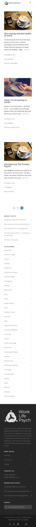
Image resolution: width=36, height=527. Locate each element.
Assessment (7, 250)
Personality (7, 334)
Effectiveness (8, 290)
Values (6, 383)
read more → (27, 50)
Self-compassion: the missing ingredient (16, 228)
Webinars (7, 387)
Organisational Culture (10, 325)
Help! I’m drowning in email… (15, 101)
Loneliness (7, 316)
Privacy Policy (26, 517)
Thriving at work (9, 374)
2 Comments (8, 187)
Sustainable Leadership (11, 365)
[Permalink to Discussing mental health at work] (18, 20)
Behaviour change (9, 254)
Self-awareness (8, 361)
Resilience (7, 356)
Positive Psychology (10, 343)
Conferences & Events (10, 272)
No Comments (8, 59)
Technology (7, 370)
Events (6, 299)
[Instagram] (10, 524)
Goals (6, 308)
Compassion (8, 268)
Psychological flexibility (11, 352)
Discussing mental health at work (17, 34)
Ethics (6, 294)
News (6, 191)
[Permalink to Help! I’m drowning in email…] (18, 87)
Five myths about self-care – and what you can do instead (17, 234)
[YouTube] (18, 524)
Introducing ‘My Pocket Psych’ (16, 165)
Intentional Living (9, 312)
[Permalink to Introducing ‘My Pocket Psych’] (18, 151)
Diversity (6, 285)
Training (6, 378)
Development (8, 281)
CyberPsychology (9, 277)
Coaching (7, 263)
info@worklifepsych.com (11, 477)
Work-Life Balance (9, 396)
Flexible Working (9, 303)
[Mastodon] (22, 524)
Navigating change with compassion (15, 220)
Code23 (26, 520)
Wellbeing (14, 63)
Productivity (15, 127)
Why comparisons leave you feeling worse (16, 224)
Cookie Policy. (12, 520)
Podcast (7, 63)
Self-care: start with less (11, 240)
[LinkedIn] (14, 524)
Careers (6, 259)
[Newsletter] (26, 524)
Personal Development (11, 330)
